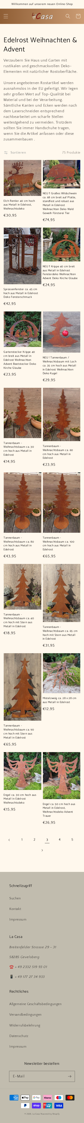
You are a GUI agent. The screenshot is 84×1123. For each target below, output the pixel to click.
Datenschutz (18, 1036)
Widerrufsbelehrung (24, 1025)
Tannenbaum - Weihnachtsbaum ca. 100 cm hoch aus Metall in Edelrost (58, 544)
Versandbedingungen (25, 1015)
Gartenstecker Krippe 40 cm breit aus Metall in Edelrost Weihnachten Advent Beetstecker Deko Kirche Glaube (20, 360)
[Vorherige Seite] (9, 840)
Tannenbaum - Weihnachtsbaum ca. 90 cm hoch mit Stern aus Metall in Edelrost (19, 732)
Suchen (15, 898)
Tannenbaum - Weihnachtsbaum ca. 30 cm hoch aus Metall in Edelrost (19, 449)
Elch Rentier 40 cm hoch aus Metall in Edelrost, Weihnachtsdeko (19, 205)
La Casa (36, 1114)
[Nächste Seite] (42, 850)
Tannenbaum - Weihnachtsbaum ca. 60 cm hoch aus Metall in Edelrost (58, 452)
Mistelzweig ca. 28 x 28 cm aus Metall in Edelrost (60, 700)
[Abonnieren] (69, 1076)
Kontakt (15, 909)
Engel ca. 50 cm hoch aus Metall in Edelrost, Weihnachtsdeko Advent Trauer (59, 810)
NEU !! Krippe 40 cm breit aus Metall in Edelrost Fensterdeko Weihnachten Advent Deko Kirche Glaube (60, 272)
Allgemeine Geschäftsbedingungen (35, 1004)
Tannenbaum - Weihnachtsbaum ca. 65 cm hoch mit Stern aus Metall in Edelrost (60, 633)
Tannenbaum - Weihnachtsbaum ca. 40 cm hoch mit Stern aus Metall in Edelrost (19, 621)
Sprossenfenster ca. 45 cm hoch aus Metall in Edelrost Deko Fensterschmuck (21, 293)
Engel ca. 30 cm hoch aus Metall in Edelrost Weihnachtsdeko (20, 799)
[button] (6, 16)
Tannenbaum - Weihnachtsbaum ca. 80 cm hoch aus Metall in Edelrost (19, 544)
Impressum (17, 919)
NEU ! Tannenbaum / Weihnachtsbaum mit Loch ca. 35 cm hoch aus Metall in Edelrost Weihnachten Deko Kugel (60, 366)
